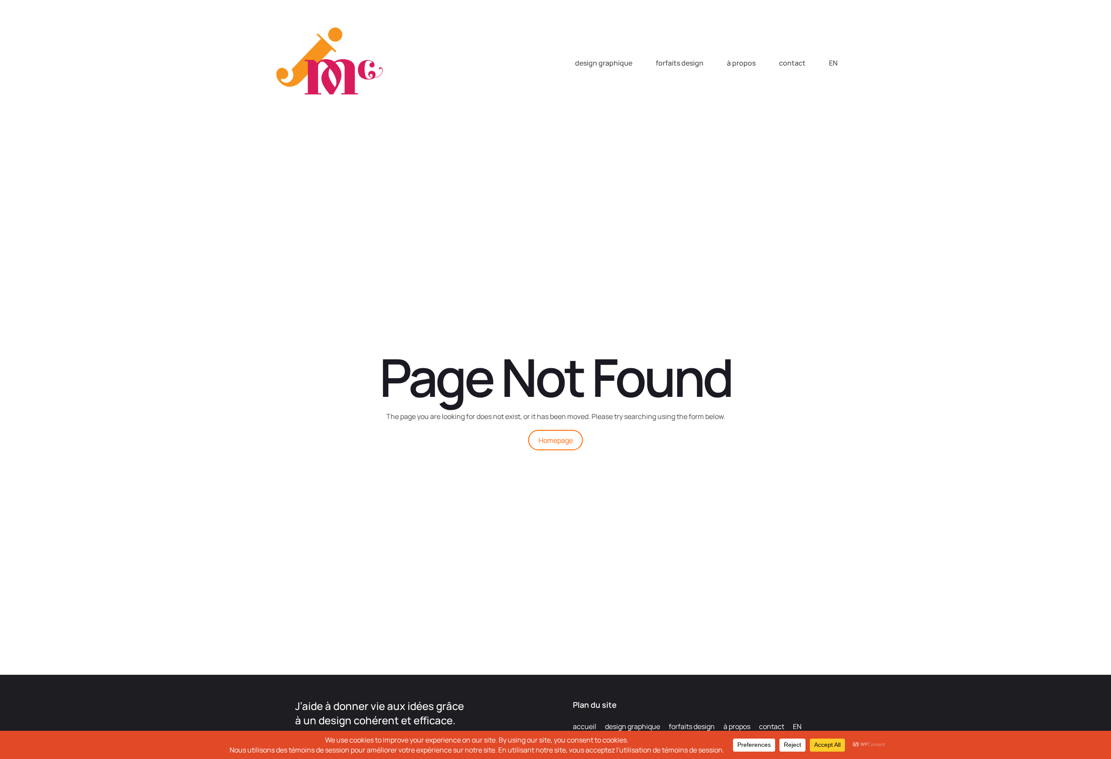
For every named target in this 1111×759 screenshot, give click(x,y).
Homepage (556, 440)
